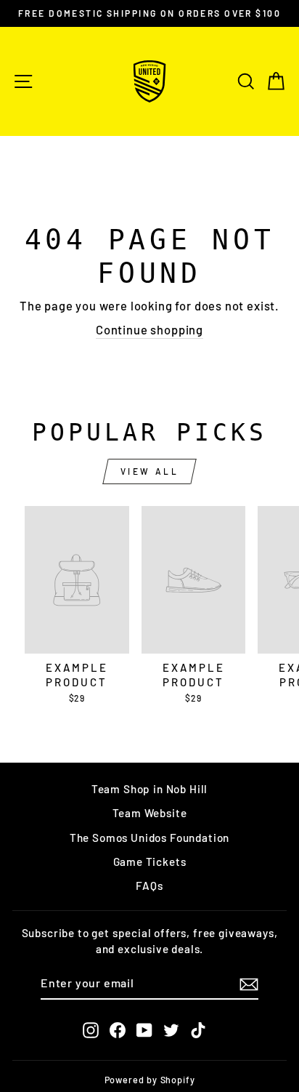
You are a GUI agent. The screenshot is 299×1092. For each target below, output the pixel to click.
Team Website (149, 812)
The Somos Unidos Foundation (149, 837)
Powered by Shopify (150, 1079)
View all (149, 471)
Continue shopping (149, 329)
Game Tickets (150, 861)
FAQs (149, 885)
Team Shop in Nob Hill (149, 788)
